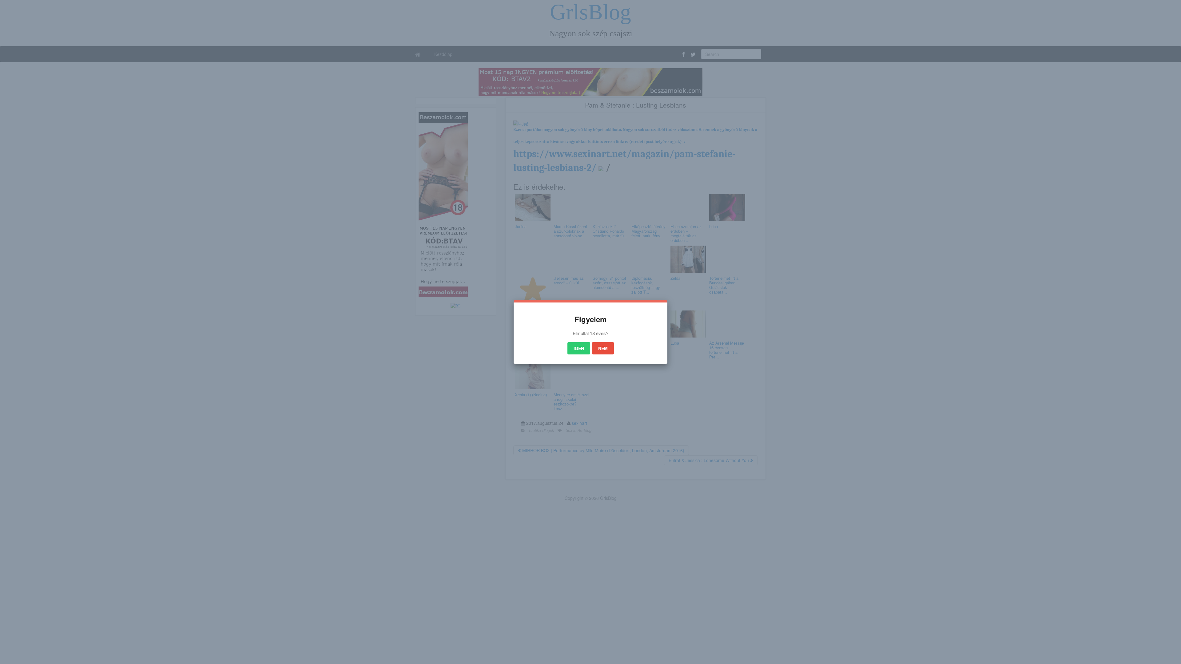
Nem (603, 348)
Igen (579, 348)
